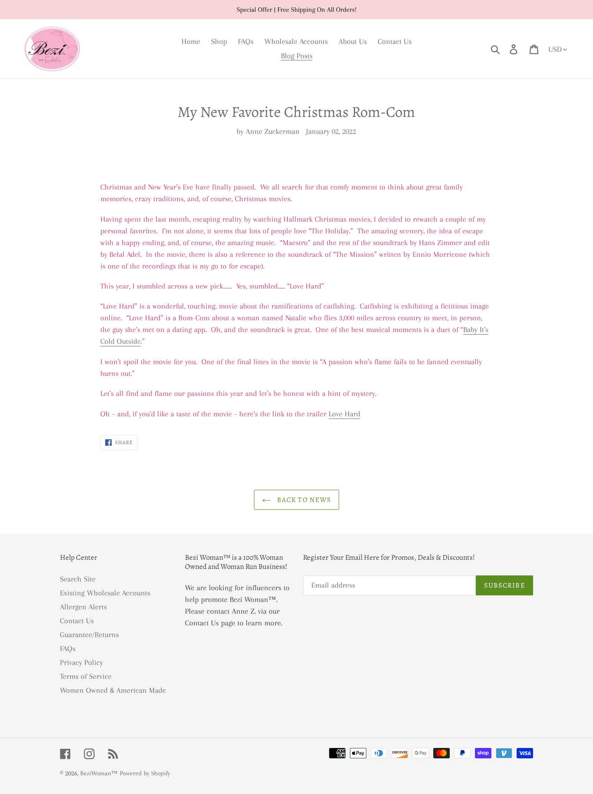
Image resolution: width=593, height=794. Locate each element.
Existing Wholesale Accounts (105, 592)
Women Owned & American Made (113, 690)
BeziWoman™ (99, 773)
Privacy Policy (81, 662)
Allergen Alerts (83, 606)
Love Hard (344, 413)
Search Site (78, 579)
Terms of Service (86, 676)
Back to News (303, 500)
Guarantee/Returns (89, 634)
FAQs (68, 648)
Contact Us (77, 620)
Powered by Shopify (145, 773)
